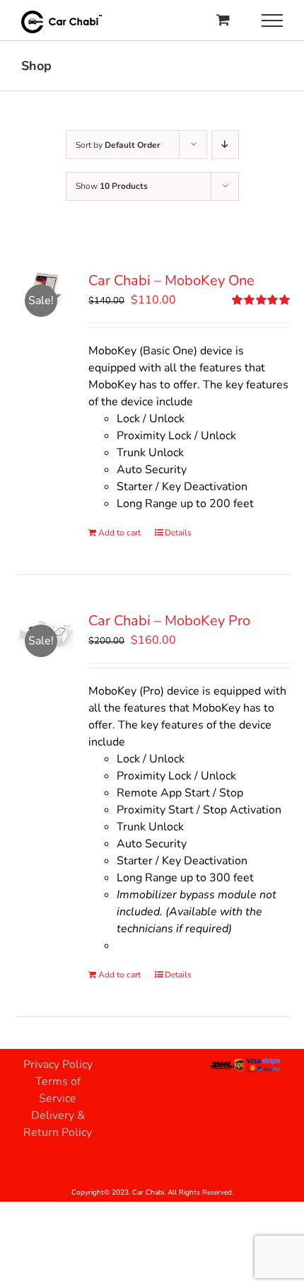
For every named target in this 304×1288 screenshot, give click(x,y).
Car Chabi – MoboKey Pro (169, 620)
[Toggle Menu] (272, 20)
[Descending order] (225, 144)
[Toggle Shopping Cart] (223, 19)
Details (178, 532)
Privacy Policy (58, 1064)
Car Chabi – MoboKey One (171, 280)
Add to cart (119, 532)
